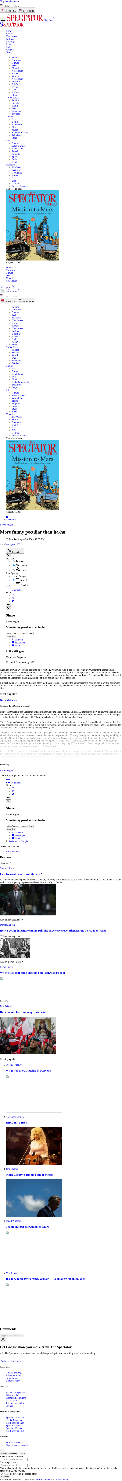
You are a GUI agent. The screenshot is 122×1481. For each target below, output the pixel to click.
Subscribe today (13, 1442)
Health (15, 162)
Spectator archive (14, 1425)
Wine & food (18, 148)
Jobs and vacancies (15, 1403)
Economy (16, 111)
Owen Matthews (8, 700)
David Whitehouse (15, 1221)
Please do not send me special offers (20, 1474)
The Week (17, 167)
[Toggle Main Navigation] (3, 19)
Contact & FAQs (14, 1372)
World (15, 105)
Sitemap (10, 1406)
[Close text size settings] (8, 555)
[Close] (3, 1339)
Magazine (16, 68)
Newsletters (11, 36)
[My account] (53, 20)
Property (16, 154)
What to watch (19, 146)
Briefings (10, 41)
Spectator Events (14, 1428)
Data (14, 108)
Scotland (16, 113)
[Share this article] (8, 605)
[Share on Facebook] (13, 595)
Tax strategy (11, 1400)
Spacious (25, 585)
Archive (10, 49)
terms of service (43, 1479)
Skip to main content (9, 1)
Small (21, 561)
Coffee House (12, 97)
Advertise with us (14, 1375)
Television (17, 135)
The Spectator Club (15, 1431)
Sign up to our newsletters (18, 1445)
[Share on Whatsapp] (13, 601)
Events (9, 44)
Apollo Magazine (14, 1420)
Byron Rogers (6, 770)
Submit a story (12, 1378)
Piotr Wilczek (6, 1006)
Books (15, 121)
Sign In (47, 20)
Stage (14, 138)
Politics (15, 57)
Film (14, 127)
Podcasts (10, 39)
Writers (9, 33)
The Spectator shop (15, 1423)
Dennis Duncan (7, 924)
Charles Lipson (7, 868)
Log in (22, 1454)
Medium (23, 565)
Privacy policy (12, 1395)
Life (8, 140)
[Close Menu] (2, 291)
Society (15, 103)
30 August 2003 (12, 544)
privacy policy (61, 1479)
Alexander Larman (15, 1117)
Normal (23, 580)
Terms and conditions (16, 1398)
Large (23, 570)
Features (16, 170)
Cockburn (16, 60)
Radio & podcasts (20, 132)
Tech (14, 65)
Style (14, 159)
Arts (14, 119)
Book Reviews (13, 851)
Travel (15, 151)
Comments (15, 590)
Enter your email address (11, 1456)
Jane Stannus (12, 1169)
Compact (23, 576)
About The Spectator (16, 1392)
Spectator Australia (15, 1417)
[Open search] (2, 287)
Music (15, 130)
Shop (8, 52)
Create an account (9, 1454)
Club (8, 47)
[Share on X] (13, 598)
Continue (5, 1477)
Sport (14, 156)
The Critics (11, 519)
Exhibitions (17, 124)
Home (9, 31)
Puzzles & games (20, 186)
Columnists (17, 172)
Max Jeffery (11, 1273)
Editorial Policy (13, 1380)
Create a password (8, 1462)
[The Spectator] (25, 20)
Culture (15, 63)
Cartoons (16, 183)
